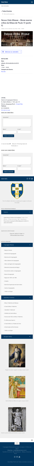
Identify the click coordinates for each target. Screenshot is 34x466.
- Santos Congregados (9, 288)
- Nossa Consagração (9, 274)
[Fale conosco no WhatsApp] (27, 178)
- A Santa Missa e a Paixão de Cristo (12, 323)
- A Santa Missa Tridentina (10, 306)
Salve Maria (4, 2)
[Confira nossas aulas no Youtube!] (32, 178)
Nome (4, 129)
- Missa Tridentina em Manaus (11, 303)
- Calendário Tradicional (9, 310)
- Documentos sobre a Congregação (12, 271)
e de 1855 (14, 277)
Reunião (3, 71)
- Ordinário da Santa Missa (10, 313)
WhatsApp (10, 450)
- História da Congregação (10, 253)
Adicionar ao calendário (11, 52)
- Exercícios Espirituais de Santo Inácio (13, 284)
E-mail (19, 129)
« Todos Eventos (6, 11)
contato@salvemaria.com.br (20, 450)
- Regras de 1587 (8, 277)
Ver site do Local (5, 110)
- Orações (6, 281)
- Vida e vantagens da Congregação (12, 264)
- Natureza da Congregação (10, 257)
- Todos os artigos (8, 291)
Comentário (6, 117)
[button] (17, 212)
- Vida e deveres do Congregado (11, 260)
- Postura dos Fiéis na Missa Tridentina (13, 316)
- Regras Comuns (8, 250)
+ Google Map (19, 104)
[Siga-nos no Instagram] (29, 178)
